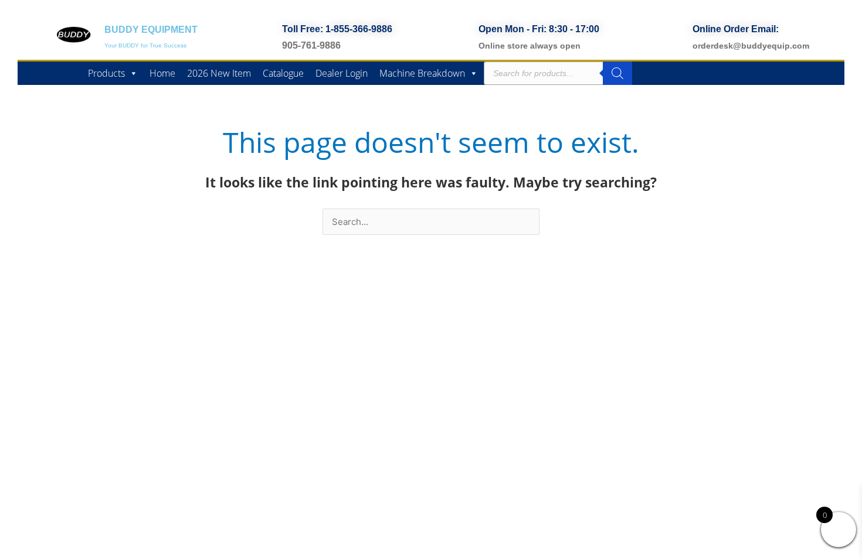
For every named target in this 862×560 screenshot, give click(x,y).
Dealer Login (341, 73)
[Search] (617, 73)
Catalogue (283, 73)
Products (106, 73)
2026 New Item (219, 73)
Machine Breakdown (422, 73)
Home (162, 73)
